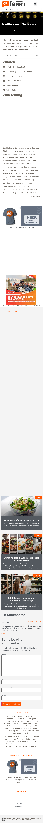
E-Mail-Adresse (8, 687)
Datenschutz (19, 807)
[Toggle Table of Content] (35, 55)
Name (4, 679)
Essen (7, 31)
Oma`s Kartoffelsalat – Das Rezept (21, 520)
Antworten (4, 633)
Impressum (19, 810)
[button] (35, 4)
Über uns (19, 797)
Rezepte (11, 31)
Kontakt (19, 800)
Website (5, 695)
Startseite (4, 14)
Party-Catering (12, 14)
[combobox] (21, 9)
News (19, 803)
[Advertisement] (21, 120)
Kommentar (6, 654)
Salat (15, 31)
